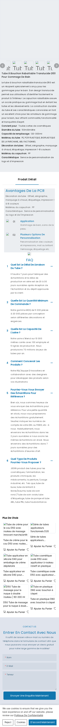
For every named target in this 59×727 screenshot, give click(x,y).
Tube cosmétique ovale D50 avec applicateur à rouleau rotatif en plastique (43, 573)
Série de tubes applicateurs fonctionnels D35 (39, 538)
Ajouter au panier (16, 549)
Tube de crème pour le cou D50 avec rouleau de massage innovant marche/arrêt (15, 542)
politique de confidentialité (28, 715)
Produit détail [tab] (27, 179)
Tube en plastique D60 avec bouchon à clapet (42, 600)
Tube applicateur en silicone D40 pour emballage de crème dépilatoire (14, 573)
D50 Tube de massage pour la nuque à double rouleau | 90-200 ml (15, 604)
